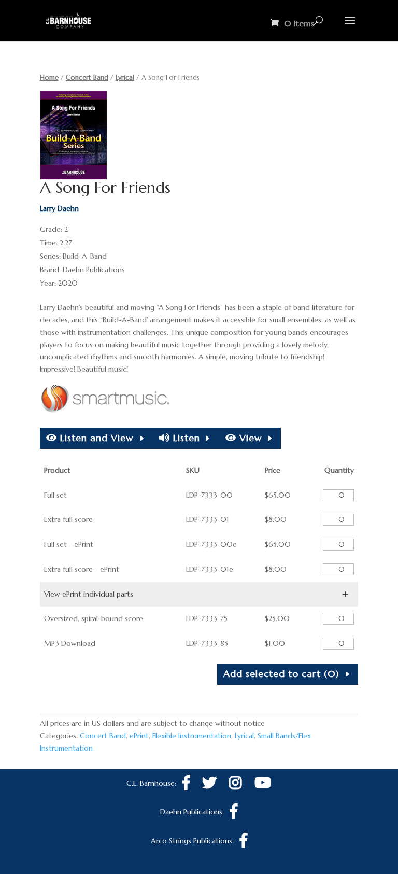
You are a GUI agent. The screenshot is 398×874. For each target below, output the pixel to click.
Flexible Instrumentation (191, 735)
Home (49, 77)
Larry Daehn (59, 208)
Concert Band (87, 77)
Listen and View (95, 438)
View (249, 438)
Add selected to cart (281, 674)
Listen (185, 438)
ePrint (139, 735)
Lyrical (125, 77)
